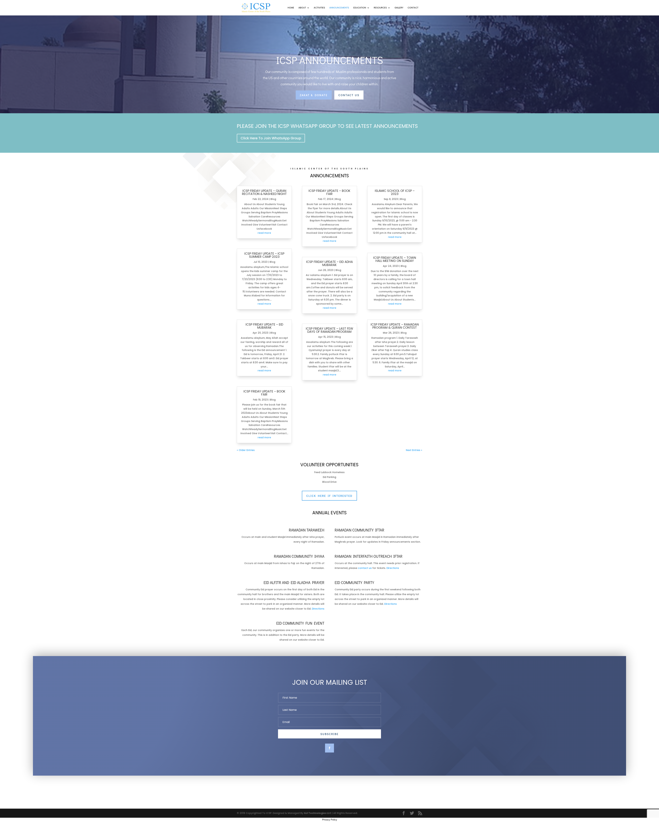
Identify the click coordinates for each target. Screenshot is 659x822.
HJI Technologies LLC (317, 813)
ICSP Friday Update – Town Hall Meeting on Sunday (394, 259)
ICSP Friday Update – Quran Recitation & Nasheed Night (264, 192)
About (302, 8)
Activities (319, 8)
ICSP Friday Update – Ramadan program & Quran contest (395, 326)
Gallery (399, 8)
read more (264, 233)
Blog (273, 199)
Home (291, 8)
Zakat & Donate (314, 95)
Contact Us (348, 95)
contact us (365, 568)
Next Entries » (414, 450)
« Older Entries (246, 450)
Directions (392, 568)
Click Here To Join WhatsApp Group (271, 138)
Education (359, 8)
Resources (380, 8)
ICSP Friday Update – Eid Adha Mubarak (329, 263)
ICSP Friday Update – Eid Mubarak (264, 326)
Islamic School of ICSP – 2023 (395, 192)
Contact (413, 8)
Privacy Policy (329, 819)
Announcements (339, 8)
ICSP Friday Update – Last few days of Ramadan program (329, 330)
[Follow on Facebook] (329, 748)
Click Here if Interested (329, 495)
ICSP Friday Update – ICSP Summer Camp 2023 (264, 255)
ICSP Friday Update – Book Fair (264, 393)
